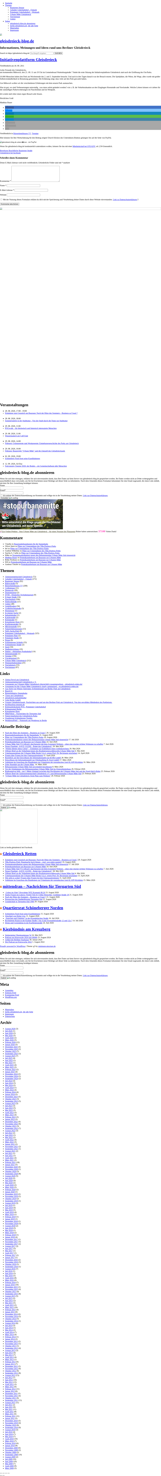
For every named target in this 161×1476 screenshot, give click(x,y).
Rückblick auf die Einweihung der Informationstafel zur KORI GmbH (33, 758)
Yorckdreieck (10, 665)
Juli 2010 (8, 1432)
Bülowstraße (10, 583)
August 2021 (10, 1151)
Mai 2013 (9, 1355)
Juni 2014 (9, 1328)
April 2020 (9, 1185)
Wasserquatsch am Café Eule (16, 436)
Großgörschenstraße (13, 608)
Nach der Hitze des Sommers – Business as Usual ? (25, 733)
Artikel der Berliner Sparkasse (17, 940)
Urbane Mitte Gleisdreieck (20, 14)
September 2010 (11, 1427)
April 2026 (9, 1038)
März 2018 (9, 1233)
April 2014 (9, 1332)
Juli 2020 (8, 1178)
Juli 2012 (8, 1378)
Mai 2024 (9, 1085)
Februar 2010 (10, 1443)
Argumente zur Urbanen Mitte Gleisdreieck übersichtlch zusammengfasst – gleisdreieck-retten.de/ (43, 684)
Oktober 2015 (10, 1291)
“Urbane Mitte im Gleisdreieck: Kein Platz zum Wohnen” (28, 776)
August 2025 (10, 1056)
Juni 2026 (9, 1033)
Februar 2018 (10, 1235)
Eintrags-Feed (10, 993)
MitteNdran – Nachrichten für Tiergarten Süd (23, 714)
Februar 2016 (10, 1282)
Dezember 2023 (11, 1097)
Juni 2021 (9, 1156)
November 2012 (11, 1368)
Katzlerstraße (10, 617)
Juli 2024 (8, 1081)
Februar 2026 (10, 1042)
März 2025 (9, 1067)
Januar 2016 (10, 1285)
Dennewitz (9, 590)
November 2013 (11, 1344)
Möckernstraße (11, 626)
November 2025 (11, 1049)
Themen (8, 5)
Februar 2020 (10, 1190)
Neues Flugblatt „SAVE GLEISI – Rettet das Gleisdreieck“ (28, 746)
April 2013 (9, 1357)
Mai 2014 (9, 1330)
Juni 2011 (9, 1407)
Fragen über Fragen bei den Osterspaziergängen (24, 755)
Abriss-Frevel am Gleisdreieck (17, 680)
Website (3, 195)
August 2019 (10, 1203)
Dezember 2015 (11, 1287)
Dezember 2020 (11, 1167)
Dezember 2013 (11, 1341)
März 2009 (9, 1468)
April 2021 (9, 1158)
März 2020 (9, 1187)
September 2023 (11, 1101)
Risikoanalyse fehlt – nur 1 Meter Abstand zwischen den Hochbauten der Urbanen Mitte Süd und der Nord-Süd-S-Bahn (52, 771)
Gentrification (10, 606)
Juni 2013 (9, 1353)
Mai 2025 (9, 1063)
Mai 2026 (9, 1035)
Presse (7, 640)
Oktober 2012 (10, 1371)
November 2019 (11, 1196)
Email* (3, 490)
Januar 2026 (10, 1044)
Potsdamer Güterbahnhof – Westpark (24, 12)
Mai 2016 (9, 1276)
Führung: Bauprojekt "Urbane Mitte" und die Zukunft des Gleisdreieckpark (35, 451)
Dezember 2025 (11, 1047)
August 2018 (10, 1226)
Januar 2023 (10, 1119)
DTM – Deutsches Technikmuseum (19, 595)
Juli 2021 (8, 1153)
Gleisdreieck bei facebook (10, 153)
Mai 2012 (9, 1382)
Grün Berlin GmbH (13, 700)
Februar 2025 (10, 1069)
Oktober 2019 (10, 1199)
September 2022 (11, 1128)
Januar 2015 (10, 1312)
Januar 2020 (10, 1192)
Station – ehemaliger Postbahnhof (18, 651)
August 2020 (10, 1176)
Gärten (12, 19)
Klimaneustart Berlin (13, 709)
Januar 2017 (10, 1257)
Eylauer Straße (11, 597)
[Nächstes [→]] (4, 1475)
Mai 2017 (9, 1251)
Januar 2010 (10, 1446)
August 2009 (10, 1457)
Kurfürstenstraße (11, 624)
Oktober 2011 (10, 1398)
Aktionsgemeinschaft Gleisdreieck (18, 577)
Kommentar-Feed (12, 995)
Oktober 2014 (10, 1319)
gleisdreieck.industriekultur (15, 698)
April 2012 (9, 1384)
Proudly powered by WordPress (12, 946)
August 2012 (10, 1375)
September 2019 (11, 1201)
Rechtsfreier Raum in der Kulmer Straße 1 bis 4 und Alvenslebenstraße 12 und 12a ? (38, 921)
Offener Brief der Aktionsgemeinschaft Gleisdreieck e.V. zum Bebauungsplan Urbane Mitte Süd (43, 773)
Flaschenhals (10, 599)
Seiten (7, 21)
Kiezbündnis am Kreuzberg (26, 929)
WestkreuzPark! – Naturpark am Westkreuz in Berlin (26, 720)
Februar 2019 (10, 1217)
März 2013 (9, 1359)
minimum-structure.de (47, 946)
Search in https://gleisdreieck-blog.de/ (15, 53)
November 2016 (11, 1262)
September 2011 (11, 1400)
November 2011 (11, 1396)
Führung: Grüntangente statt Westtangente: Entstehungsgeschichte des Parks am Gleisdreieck (42, 443)
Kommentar (5, 181)
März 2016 (9, 1280)
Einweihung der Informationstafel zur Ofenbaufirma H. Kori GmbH (32, 760)
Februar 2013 (10, 1362)
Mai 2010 (9, 1436)
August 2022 (10, 1131)
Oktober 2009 (10, 1452)
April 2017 (9, 1253)
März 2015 (9, 1307)
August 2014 (10, 1323)
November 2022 (11, 1124)
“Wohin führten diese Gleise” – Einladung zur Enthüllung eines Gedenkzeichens (37, 749)
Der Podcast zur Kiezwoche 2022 (18, 942)
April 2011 (9, 1412)
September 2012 (11, 1373)
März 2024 (9, 1090)
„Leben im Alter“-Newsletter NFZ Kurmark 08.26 (25, 892)
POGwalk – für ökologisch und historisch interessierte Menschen (31, 428)
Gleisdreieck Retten (19, 853)
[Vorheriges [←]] (1, 1475)
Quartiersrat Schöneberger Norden (18, 718)
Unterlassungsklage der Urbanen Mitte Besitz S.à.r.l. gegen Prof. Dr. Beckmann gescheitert (41, 753)
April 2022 (9, 1140)
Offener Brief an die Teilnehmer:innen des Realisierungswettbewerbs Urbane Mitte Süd (39, 751)
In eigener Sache (11, 613)
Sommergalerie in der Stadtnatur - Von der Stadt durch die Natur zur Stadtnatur (36, 421)
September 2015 (11, 1294)
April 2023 (9, 1112)
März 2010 (9, 1441)
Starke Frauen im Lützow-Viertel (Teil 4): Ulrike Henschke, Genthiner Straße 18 (37, 895)
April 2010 (9, 1439)
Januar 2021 (10, 1165)
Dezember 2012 (11, 1366)
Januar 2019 (10, 1219)
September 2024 (11, 1078)
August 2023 (10, 1103)
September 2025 (11, 1054)
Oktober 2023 (10, 1099)
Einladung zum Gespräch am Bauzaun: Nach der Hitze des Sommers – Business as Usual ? (41, 413)
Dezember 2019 (11, 1194)
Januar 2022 (10, 1144)
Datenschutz (10, 1016)
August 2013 (10, 1350)
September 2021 (11, 1149)
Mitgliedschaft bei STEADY (84, 146)
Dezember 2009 (11, 1448)
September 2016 (11, 1267)
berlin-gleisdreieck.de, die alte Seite (24, 26)
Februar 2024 (10, 1092)
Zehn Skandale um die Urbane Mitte (19, 764)
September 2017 (11, 1244)
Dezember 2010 (11, 1421)
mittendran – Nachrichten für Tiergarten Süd (42, 886)
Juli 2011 (8, 1405)
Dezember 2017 (11, 1239)
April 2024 (9, 1088)
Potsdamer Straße (12, 638)
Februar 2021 (10, 1162)
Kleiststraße (9, 620)
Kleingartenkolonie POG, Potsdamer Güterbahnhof (25, 707)
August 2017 (10, 1246)
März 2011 (9, 1414)
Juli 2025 (8, 1058)
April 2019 (9, 1212)
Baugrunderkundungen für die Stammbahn (31, 544)
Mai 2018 (9, 1230)
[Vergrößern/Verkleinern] (9, 1473)
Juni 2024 (9, 1083)
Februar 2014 (10, 1337)
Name (3, 185)
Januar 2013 (10, 1364)
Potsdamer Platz (11, 636)
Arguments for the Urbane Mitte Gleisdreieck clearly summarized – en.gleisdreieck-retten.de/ (42, 686)
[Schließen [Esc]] (1, 1473)
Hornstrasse (9, 611)
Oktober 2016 (10, 1264)
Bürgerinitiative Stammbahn (16, 693)
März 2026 (9, 1040)
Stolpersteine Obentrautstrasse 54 (18, 935)
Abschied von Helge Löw (15, 916)
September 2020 (11, 1174)
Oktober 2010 (10, 1425)
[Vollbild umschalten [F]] (6, 1473)
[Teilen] (4, 1473)
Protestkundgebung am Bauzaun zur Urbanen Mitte (40, 557)
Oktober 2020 (10, 1171)
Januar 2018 (10, 1237)
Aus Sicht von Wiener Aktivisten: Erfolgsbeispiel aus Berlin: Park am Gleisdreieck (37, 689)
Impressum (14, 30)
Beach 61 (9, 691)
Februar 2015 (10, 1310)
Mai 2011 (9, 1409)
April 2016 (9, 1278)
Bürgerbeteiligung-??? (22, 133)
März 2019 (9, 1214)
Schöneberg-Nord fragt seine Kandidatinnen (22, 914)
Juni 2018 (9, 1228)
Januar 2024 (10, 1094)
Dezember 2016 (11, 1260)
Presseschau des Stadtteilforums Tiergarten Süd (23, 899)
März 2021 (9, 1160)
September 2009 (11, 1455)
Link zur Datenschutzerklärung (95, 495)
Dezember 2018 (11, 1221)
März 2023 (9, 1115)
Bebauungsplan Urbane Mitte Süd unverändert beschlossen (28, 767)
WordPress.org (11, 997)
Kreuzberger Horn (12, 622)
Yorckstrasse (15, 17)
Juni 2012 (9, 1380)
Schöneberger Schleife (14, 642)
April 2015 (9, 1305)
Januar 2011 (10, 1418)
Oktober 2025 (10, 1051)
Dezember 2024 (11, 1074)
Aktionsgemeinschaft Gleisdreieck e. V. (20, 682)
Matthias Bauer (11, 557)
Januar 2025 (10, 1072)
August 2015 (10, 1296)
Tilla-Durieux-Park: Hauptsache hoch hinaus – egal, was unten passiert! (33, 862)
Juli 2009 (8, 1459)
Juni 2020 (9, 1180)
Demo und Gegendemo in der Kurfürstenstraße (23, 923)
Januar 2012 (10, 1391)
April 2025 (9, 1065)
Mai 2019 (9, 1210)
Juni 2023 (9, 1108)
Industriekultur (11, 615)
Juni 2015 (9, 1301)
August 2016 (10, 1269)
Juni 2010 (9, 1434)
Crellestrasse (10, 588)
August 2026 (10, 1029)
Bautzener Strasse (17, 8)
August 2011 (10, 1402)
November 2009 (11, 1450)
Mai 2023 (9, 1110)
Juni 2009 (9, 1461)
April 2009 (9, 1466)
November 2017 (11, 1242)
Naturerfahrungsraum (13, 629)
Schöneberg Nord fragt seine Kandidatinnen (22, 458)
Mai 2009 (9, 1464)
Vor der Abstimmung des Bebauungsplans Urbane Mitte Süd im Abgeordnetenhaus (38, 769)
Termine (35, 133)
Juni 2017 (9, 1248)
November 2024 (11, 1076)
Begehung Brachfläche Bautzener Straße (16, 151)
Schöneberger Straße (13, 645)
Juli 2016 (8, 1271)
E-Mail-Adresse (7, 190)
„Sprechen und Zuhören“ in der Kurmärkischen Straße (26, 918)
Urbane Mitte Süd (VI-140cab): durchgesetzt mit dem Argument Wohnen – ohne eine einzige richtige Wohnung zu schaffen (54, 744)
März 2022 (9, 1142)
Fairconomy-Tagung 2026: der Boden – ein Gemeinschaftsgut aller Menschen (36, 466)
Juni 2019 (9, 1208)
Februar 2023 (10, 1117)
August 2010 (10, 1430)
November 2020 (11, 1169)
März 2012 (9, 1387)
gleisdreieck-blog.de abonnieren (22, 23)
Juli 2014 (8, 1325)
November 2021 (11, 1146)
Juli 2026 (8, 1031)
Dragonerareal (10, 592)
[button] (9, 107)
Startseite (8, 3)
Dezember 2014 (11, 1314)
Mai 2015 (9, 1303)
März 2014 (9, 1335)
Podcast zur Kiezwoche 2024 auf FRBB (21, 937)
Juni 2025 (9, 1060)
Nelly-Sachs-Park (12, 631)
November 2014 (11, 1316)
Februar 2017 (10, 1255)
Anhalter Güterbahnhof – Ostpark (23, 10)
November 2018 (11, 1223)
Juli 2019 (8, 1205)
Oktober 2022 (10, 1126)
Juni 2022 (9, 1135)
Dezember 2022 (11, 1122)
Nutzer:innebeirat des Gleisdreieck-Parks (21, 716)
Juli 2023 (8, 1106)
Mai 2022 (9, 1137)
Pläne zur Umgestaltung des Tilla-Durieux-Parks (37, 546)
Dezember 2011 (11, 1393)
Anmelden (9, 990)
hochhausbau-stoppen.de (15, 705)
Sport (7, 647)
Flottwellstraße (11, 602)
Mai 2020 (9, 1183)
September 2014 (11, 1321)
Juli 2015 (8, 1298)
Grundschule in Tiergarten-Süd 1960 (19, 902)
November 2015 (11, 1289)
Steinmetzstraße (11, 654)
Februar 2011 (10, 1416)
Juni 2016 (9, 1273)
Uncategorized (11, 658)
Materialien (14, 28)
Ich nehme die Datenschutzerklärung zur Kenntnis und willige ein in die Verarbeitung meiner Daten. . (55, 495)
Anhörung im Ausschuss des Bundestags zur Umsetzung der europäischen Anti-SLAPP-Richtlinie (44, 762)
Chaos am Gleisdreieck (14, 695)
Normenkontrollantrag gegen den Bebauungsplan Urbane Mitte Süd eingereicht (43, 555)
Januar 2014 (10, 1339)
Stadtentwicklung (12, 649)
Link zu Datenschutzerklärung (125, 200)
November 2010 (11, 1423)
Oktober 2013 (10, 1346)
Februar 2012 (10, 1389)
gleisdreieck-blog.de (17, 41)
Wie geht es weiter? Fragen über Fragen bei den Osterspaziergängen (32, 878)
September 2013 (11, 1348)
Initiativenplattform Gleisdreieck (28, 59)
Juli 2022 (8, 1133)
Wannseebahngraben (13, 663)
